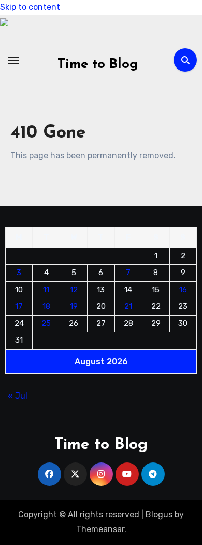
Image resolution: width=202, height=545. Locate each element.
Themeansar (100, 529)
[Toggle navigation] (13, 60)
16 (183, 289)
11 (46, 289)
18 (46, 306)
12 (74, 289)
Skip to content (30, 7)
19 (74, 306)
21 (128, 306)
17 (19, 306)
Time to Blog (97, 65)
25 (46, 323)
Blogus (159, 515)
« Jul (17, 395)
